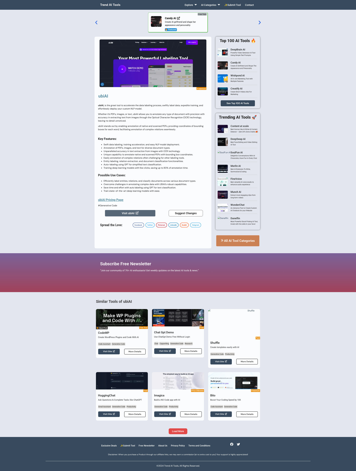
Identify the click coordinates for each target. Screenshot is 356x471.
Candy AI (236, 62)
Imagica (159, 395)
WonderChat (237, 204)
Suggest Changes (186, 213)
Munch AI (236, 191)
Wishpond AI (238, 75)
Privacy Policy (178, 445)
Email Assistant (104, 407)
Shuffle (215, 342)
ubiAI (103, 96)
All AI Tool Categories (239, 241)
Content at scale (240, 126)
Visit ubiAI (128, 213)
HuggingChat (106, 395)
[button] (202, 14)
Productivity (229, 354)
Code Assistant (104, 344)
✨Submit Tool (232, 4)
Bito (212, 395)
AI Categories (208, 4)
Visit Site (107, 351)
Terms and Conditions (199, 445)
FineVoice (236, 178)
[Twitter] (238, 444)
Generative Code (118, 344)
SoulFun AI (237, 152)
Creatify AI (236, 88)
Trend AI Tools (110, 5)
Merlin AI (236, 165)
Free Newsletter (147, 445)
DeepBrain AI (238, 49)
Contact (249, 4)
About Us (162, 445)
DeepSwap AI (238, 139)
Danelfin (235, 218)
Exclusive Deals (109, 445)
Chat (156, 344)
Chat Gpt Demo (164, 332)
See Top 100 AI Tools (238, 103)
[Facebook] (231, 444)
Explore (189, 4)
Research (188, 344)
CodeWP (103, 332)
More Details (134, 351)
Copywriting (164, 344)
